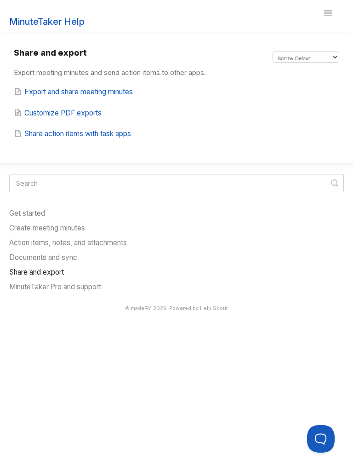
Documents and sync (43, 257)
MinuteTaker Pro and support (55, 286)
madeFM (141, 308)
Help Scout (214, 308)
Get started (27, 213)
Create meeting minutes (47, 228)
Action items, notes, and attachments (68, 242)
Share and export (36, 272)
